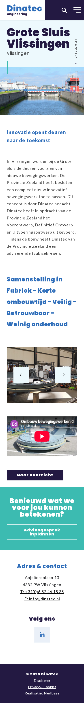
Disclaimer (42, 680)
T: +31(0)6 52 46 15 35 (42, 591)
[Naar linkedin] (42, 635)
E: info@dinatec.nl (42, 598)
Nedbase (52, 693)
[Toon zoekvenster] (64, 10)
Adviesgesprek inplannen (42, 532)
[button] (21, 375)
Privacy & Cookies (42, 687)
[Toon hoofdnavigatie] (77, 10)
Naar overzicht (35, 475)
